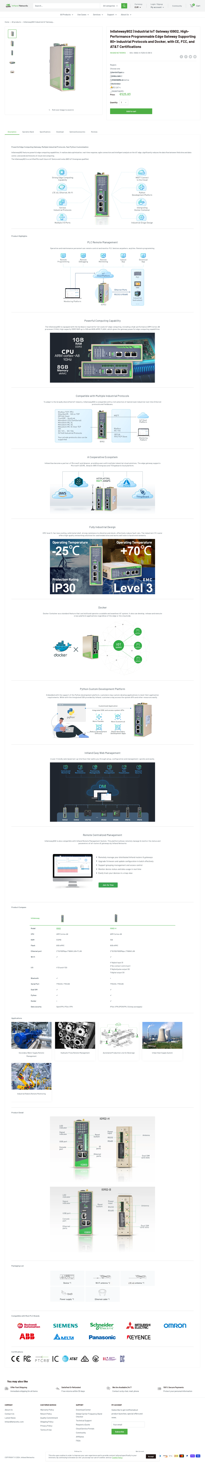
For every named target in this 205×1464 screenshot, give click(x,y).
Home (7, 22)
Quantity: (114, 102)
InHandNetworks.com (14, 1421)
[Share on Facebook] (181, 56)
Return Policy (46, 1414)
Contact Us (9, 1414)
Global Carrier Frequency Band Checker (89, 1415)
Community (177, 6)
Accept (151, 1456)
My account (156, 7)
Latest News (10, 1418)
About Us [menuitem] (125, 14)
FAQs (78, 1440)
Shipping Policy (46, 1421)
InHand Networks (118, 53)
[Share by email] (195, 56)
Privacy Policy (46, 1426)
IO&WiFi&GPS (117, 91)
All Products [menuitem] (65, 14)
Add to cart (131, 111)
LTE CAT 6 (116, 80)
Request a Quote (83, 1424)
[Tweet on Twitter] (190, 56)
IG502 (58, 928)
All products (16, 22)
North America (118, 72)
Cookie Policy (117, 1457)
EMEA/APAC (117, 76)
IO (112, 87)
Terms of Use (46, 1430)
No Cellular (116, 83)
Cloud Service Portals (85, 1428)
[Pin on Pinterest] (186, 56)
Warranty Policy (47, 1409)
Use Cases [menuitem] (81, 14)
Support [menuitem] (110, 14)
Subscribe (119, 1431)
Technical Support (84, 1420)
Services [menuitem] (96, 14)
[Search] (124, 5)
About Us (9, 1409)
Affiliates (80, 1436)
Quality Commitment (49, 1418)
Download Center (83, 1409)
